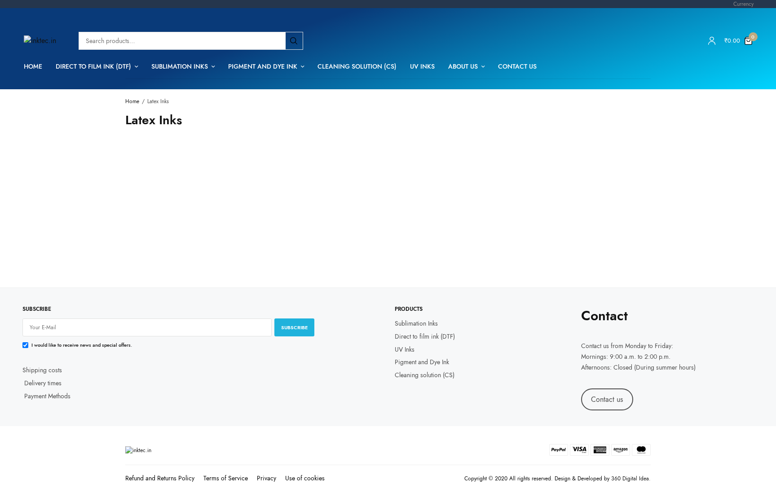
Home (33, 66)
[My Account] (711, 40)
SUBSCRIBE (294, 327)
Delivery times (42, 382)
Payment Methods (46, 395)
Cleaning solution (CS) (357, 66)
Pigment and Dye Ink (262, 66)
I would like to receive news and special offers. (81, 345)
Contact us (595, 345)
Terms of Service (225, 478)
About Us (463, 66)
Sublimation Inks (179, 66)
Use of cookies (305, 478)
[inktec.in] (40, 40)
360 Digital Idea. (631, 479)
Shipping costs (42, 370)
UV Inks (422, 66)
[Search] (293, 40)
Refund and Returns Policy (159, 478)
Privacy (266, 478)
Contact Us (517, 66)
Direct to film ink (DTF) (93, 66)
